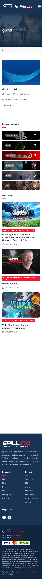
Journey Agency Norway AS (27, 572)
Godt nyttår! (9, 89)
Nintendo (12, 230)
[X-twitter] (4, 517)
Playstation (29, 277)
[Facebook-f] (9, 517)
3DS (26, 483)
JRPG (5, 230)
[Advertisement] (21, 358)
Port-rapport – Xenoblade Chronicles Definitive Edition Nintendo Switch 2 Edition (18, 237)
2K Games (29, 479)
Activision (29, 491)
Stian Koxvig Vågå (18, 532)
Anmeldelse (8, 321)
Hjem (4, 50)
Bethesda (28, 502)
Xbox (5, 279)
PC (22, 277)
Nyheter (16, 277)
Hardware (6, 498)
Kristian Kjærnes (15, 535)
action (27, 487)
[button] (39, 6)
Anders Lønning (17, 530)
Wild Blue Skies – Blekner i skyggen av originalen (16, 326)
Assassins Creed (31, 498)
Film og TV (6, 495)
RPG (32, 230)
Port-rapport (24, 230)
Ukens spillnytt (10, 283)
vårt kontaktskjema (29, 568)
